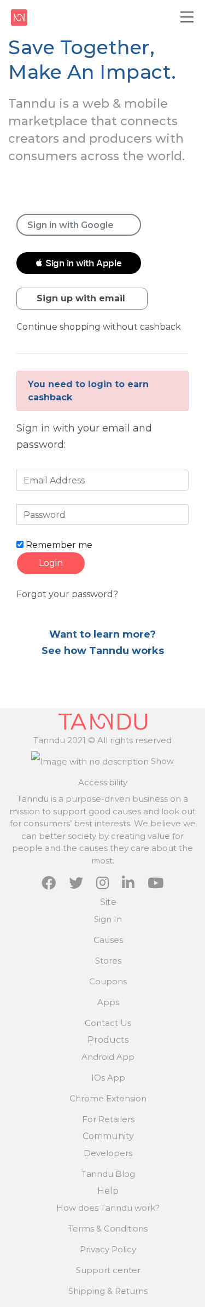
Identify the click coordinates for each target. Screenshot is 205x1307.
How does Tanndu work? (108, 1208)
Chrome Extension (108, 1098)
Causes (108, 940)
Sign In (108, 919)
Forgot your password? (67, 594)
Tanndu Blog (108, 1174)
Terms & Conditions (108, 1228)
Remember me (58, 545)
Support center (108, 1270)
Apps (108, 1002)
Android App (107, 1057)
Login (51, 563)
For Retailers (108, 1119)
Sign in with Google (70, 225)
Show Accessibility (126, 771)
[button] (78, 263)
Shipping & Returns (108, 1291)
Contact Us (108, 1023)
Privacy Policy (108, 1249)
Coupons (108, 981)
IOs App (108, 1077)
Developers (108, 1153)
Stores (108, 960)
